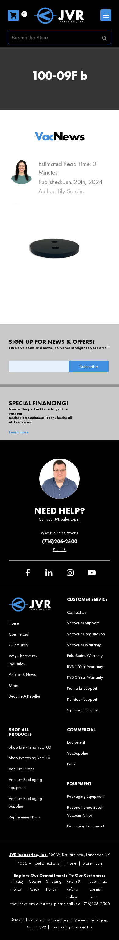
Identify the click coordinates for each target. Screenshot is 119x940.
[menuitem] (30, 623)
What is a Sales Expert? (59, 532)
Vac (60, 136)
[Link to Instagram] (70, 573)
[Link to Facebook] (27, 573)
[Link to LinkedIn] (49, 573)
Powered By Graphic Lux (71, 927)
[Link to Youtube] (91, 573)
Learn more (18, 432)
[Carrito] (13, 15)
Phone (70, 863)
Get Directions (46, 863)
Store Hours (92, 863)
